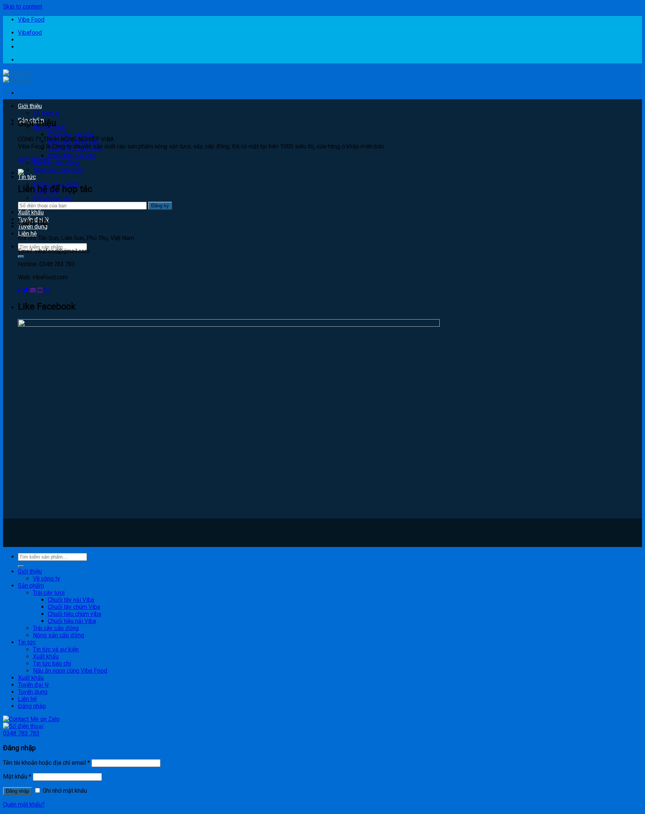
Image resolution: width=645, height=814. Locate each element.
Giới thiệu (30, 106)
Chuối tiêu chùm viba (74, 613)
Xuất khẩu (31, 212)
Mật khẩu (17, 776)
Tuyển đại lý (33, 684)
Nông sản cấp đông (58, 169)
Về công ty (46, 113)
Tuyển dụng (32, 691)
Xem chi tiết (33, 159)
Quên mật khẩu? (24, 804)
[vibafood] (17, 76)
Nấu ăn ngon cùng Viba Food (70, 670)
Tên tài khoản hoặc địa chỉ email (46, 762)
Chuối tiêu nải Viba (72, 155)
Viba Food (31, 19)
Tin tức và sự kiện (56, 649)
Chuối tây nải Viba (71, 134)
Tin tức (27, 176)
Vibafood (30, 32)
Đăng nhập (17, 791)
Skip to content (22, 6)
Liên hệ (27, 233)
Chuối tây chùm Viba (74, 606)
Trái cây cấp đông (56, 162)
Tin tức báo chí (52, 198)
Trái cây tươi (49, 592)
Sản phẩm (31, 585)
